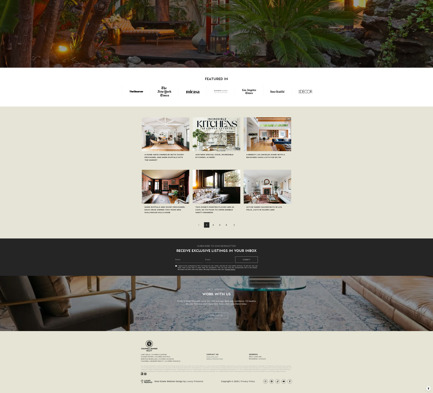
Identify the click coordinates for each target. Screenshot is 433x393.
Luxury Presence (194, 381)
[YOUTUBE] (283, 381)
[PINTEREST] (271, 381)
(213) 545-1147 (212, 357)
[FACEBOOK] (290, 381)
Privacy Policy (230, 269)
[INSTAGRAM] (265, 381)
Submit (246, 260)
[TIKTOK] (277, 381)
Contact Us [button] (216, 316)
